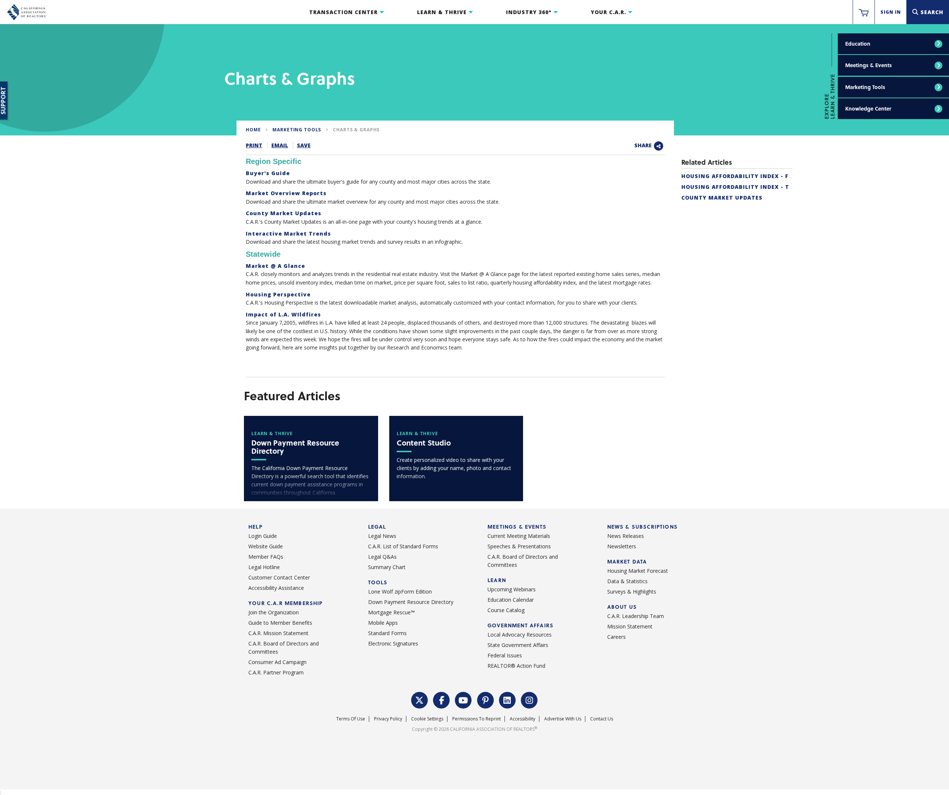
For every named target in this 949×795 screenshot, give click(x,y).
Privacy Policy (388, 719)
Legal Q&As (382, 556)
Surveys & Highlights (631, 591)
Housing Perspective (278, 294)
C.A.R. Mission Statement (278, 633)
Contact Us (601, 719)
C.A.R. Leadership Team (635, 616)
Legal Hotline (264, 567)
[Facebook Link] (441, 699)
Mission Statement (629, 626)
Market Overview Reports (286, 193)
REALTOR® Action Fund (516, 665)
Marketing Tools (865, 87)
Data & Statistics (627, 581)
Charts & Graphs (356, 130)
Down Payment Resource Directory (410, 601)
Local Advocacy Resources (519, 634)
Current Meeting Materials (518, 535)
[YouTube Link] (463, 699)
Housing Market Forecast (637, 570)
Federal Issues (504, 655)
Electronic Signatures (393, 643)
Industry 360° (529, 12)
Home (253, 130)
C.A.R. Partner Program (276, 672)
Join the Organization (273, 612)
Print (254, 145)
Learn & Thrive (442, 12)
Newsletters (621, 546)
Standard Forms (387, 633)
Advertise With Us (562, 719)
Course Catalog (506, 610)
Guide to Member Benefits (280, 622)
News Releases (625, 535)
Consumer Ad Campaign (277, 662)
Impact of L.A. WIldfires (283, 314)
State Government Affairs (517, 644)
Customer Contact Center (279, 577)
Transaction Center (343, 12)
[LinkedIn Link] (507, 699)
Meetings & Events (868, 65)
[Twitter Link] (419, 699)
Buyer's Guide (268, 173)
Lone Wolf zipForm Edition (400, 591)
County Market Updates (722, 197)
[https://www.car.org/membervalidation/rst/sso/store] (864, 12)
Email (279, 145)
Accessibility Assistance (276, 587)
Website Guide (265, 546)
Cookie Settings (427, 719)
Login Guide (262, 535)
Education (857, 43)
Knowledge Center (868, 108)
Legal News (382, 535)
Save (304, 145)
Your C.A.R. (608, 12)
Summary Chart (387, 567)
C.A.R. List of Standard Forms (403, 546)
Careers (616, 636)
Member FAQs (265, 556)
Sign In (890, 12)
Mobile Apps (383, 622)
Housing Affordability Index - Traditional (753, 186)
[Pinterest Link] (485, 699)
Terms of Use (350, 719)
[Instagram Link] (529, 699)
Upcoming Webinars (511, 589)
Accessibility (522, 719)
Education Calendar (510, 599)
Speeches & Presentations (519, 546)
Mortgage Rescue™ (391, 612)
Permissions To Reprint (476, 719)
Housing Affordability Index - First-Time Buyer (761, 176)
